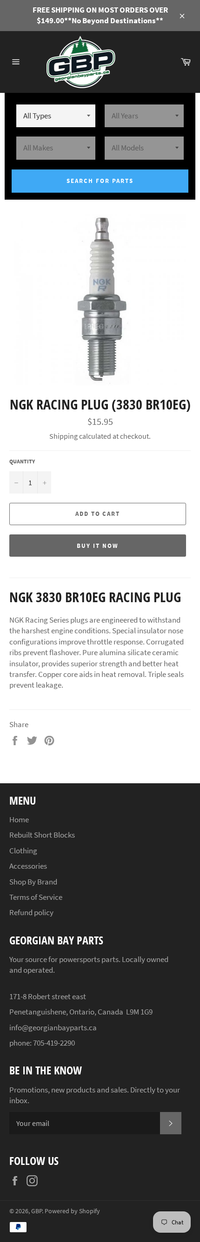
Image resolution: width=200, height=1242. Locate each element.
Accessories (28, 866)
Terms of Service (35, 897)
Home (19, 819)
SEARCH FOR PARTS (100, 181)
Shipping (63, 436)
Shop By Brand (33, 882)
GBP (36, 1211)
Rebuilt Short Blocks (42, 835)
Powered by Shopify (72, 1211)
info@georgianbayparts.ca (53, 1027)
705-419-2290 (54, 1043)
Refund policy (31, 912)
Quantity (22, 461)
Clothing (23, 850)
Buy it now (98, 546)
